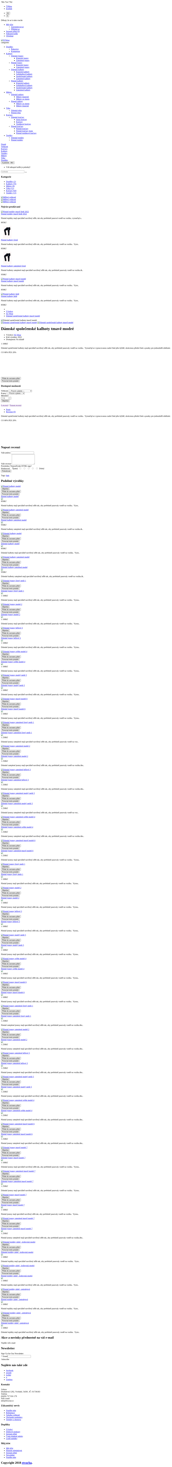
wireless (9, 1379)
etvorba (27, 1462)
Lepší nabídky (11, 1438)
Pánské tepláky (17, 140)
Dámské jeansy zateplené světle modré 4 (17, 827)
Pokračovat (6, 471)
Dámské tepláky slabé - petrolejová (15, 1323)
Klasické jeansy (22, 58)
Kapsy (3, 393)
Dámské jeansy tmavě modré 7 (13, 1158)
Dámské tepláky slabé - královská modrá (17, 1252)
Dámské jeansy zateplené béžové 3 (15, 780)
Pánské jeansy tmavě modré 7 (13, 1205)
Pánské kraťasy (17, 126)
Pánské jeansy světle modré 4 (12, 969)
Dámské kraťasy (17, 117)
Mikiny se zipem (22, 99)
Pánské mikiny (17, 101)
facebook (9, 1370)
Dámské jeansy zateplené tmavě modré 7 (17, 1181)
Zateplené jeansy (22, 60)
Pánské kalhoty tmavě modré (12, 281)
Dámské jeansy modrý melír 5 (13, 685)
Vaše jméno (5, 453)
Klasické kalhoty (22, 72)
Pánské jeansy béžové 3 (10, 921)
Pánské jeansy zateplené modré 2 (14, 1040)
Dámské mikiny (17, 94)
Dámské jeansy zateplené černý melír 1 (16, 733)
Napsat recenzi (15, 405)
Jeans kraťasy (21, 119)
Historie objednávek (14, 1450)
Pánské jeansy (16, 63)
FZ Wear (9, 314)
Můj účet (9, 1448)
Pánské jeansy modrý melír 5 (12, 945)
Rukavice (15, 49)
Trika (8, 108)
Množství (4, 396)
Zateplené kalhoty (23, 79)
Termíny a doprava (13, 1419)
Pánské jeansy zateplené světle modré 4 (16, 1110)
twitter (8, 1375)
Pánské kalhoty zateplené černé (13, 266)
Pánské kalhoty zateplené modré (14, 520)
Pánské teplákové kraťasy (26, 133)
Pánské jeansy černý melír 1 (12, 874)
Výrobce (9, 311)
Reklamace (10, 1413)
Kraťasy (9, 115)
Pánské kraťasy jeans (24, 131)
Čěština (9, 6)
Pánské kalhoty (17, 81)
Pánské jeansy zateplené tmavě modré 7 (16, 1229)
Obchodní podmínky (14, 1417)
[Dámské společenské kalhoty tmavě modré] (19, 322)
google (8, 1373)
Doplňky (9, 47)
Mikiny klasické (22, 97)
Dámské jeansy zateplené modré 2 (14, 756)
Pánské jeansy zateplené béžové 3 (14, 1063)
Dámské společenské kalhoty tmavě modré (23, 316)
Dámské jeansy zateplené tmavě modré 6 (17, 851)
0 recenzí (4, 405)
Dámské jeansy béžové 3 (11, 638)
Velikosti (4, 391)
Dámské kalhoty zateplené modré (14, 567)
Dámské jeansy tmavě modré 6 (13, 709)
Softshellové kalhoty (24, 74)
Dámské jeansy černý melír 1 (12, 591)
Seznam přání (11, 1434)
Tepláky (9, 135)
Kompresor (15, 51)
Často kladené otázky (14, 1436)
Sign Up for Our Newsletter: (12, 1353)
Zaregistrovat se (17, 27)
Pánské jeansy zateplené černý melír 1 (16, 1016)
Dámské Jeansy (17, 56)
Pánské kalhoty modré (10, 496)
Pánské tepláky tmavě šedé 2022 (14, 214)
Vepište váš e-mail (8, 1343)
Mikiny (9, 92)
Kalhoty (9, 54)
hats (7, 475)
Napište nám (11, 1410)
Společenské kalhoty (24, 76)
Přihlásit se (15, 29)
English (9, 9)
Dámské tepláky (17, 138)
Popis (8, 409)
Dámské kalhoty (17, 69)
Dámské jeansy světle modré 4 (13, 662)
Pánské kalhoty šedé (9, 296)
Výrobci (9, 1429)
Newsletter (10, 1455)
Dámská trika (16, 110)
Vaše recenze (6, 464)
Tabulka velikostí (13, 1415)
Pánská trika (16, 113)
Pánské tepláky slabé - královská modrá (16, 1276)
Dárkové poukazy (13, 1432)
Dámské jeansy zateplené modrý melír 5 (17, 803)
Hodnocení (5, 468)
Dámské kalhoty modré (10, 544)
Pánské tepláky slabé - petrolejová (14, 1299)
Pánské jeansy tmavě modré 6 (13, 992)
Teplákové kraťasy (23, 124)
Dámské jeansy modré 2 (10, 614)
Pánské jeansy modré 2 (10, 898)
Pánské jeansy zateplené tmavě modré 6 (16, 1134)
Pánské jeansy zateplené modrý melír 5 (16, 1087)
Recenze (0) (11, 412)
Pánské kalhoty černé (9, 240)
